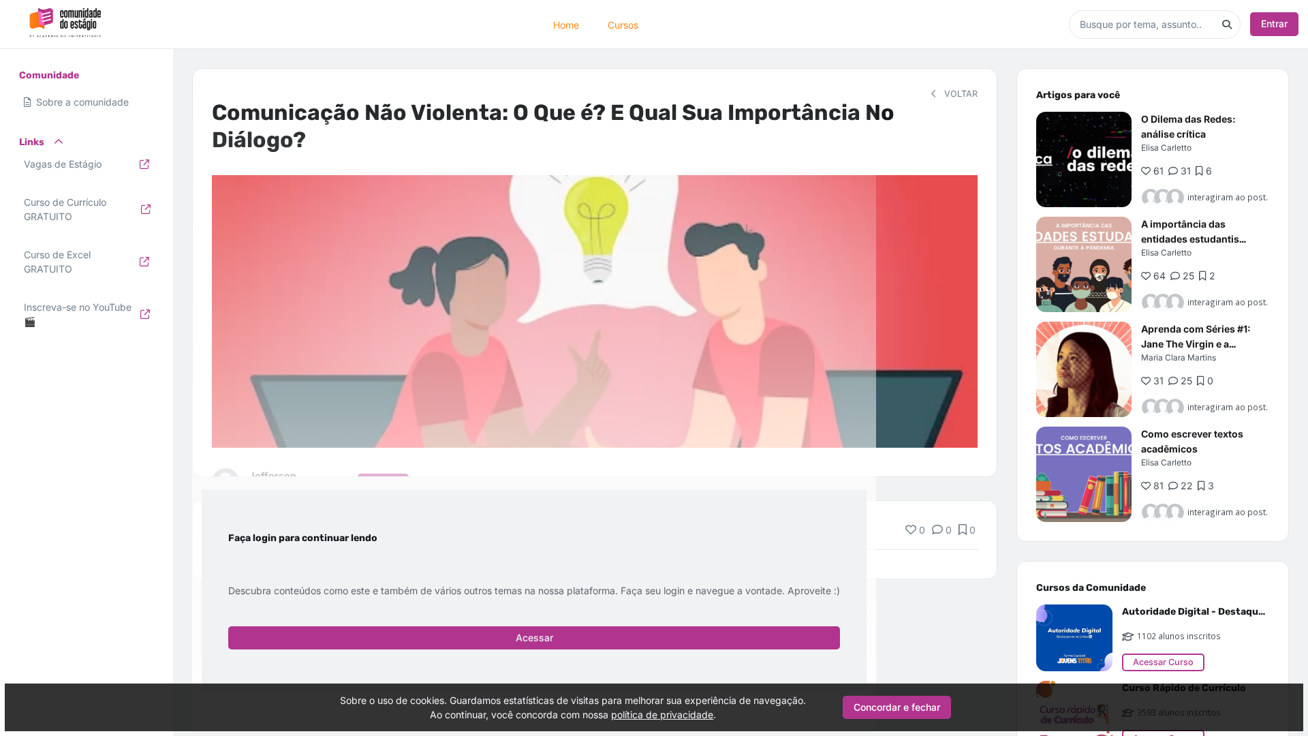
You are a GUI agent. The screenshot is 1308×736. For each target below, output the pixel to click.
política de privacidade (662, 714)
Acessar (534, 637)
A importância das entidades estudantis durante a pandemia (1190, 239)
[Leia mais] (1084, 159)
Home (566, 24)
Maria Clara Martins (1178, 357)
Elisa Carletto (1166, 147)
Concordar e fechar (897, 707)
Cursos (623, 24)
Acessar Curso (1163, 662)
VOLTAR (959, 94)
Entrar (1274, 23)
